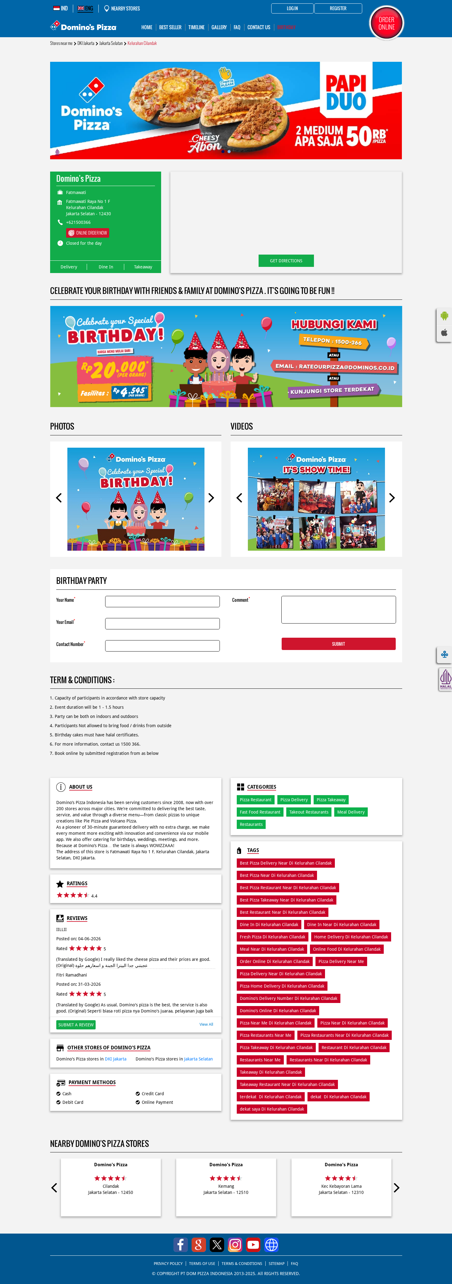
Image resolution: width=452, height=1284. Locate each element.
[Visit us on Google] (198, 1244)
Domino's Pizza (111, 1164)
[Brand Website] (271, 1244)
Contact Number (70, 643)
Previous (60, 499)
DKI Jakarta (85, 43)
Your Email (65, 621)
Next (211, 499)
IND (64, 8)
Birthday (286, 27)
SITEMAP (276, 1263)
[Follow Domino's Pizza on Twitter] (216, 1244)
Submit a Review (75, 1024)
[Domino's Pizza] (83, 26)
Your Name (65, 599)
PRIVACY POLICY (168, 1263)
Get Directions (286, 260)
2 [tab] (229, 151)
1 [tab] (222, 151)
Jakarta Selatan (111, 43)
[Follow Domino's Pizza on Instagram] (235, 1244)
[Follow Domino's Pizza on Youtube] (253, 1244)
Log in (292, 8)
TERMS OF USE (202, 1263)
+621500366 (78, 222)
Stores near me (61, 43)
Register (338, 8)
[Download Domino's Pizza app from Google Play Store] (444, 321)
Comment (241, 599)
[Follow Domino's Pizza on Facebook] (180, 1244)
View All (206, 1024)
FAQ (294, 1263)
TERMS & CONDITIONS (242, 1263)
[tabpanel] (226, 110)
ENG (88, 8)
